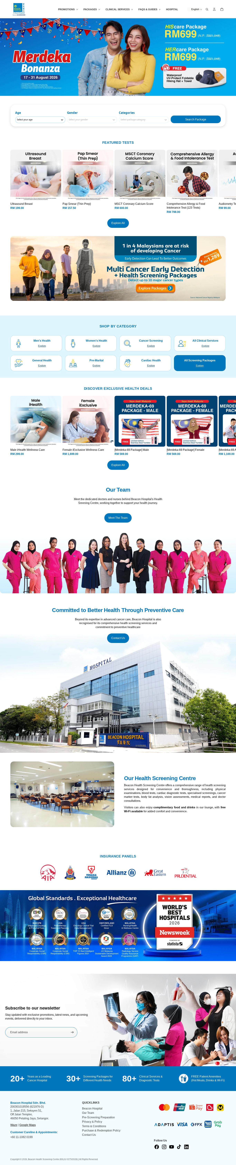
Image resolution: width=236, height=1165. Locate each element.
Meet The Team (118, 517)
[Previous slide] (5, 57)
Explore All (118, 223)
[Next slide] (230, 57)
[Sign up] (72, 1032)
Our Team (88, 1112)
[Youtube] (171, 1147)
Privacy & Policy (92, 1121)
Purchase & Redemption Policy (101, 1130)
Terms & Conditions (94, 1126)
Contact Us (118, 638)
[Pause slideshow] (103, 92)
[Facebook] (156, 1147)
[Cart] (222, 9)
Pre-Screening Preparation (98, 1117)
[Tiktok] (179, 1147)
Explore (42, 346)
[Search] (207, 9)
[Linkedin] (186, 1147)
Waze (13, 1124)
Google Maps (27, 1124)
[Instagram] (164, 1147)
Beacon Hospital (92, 1108)
